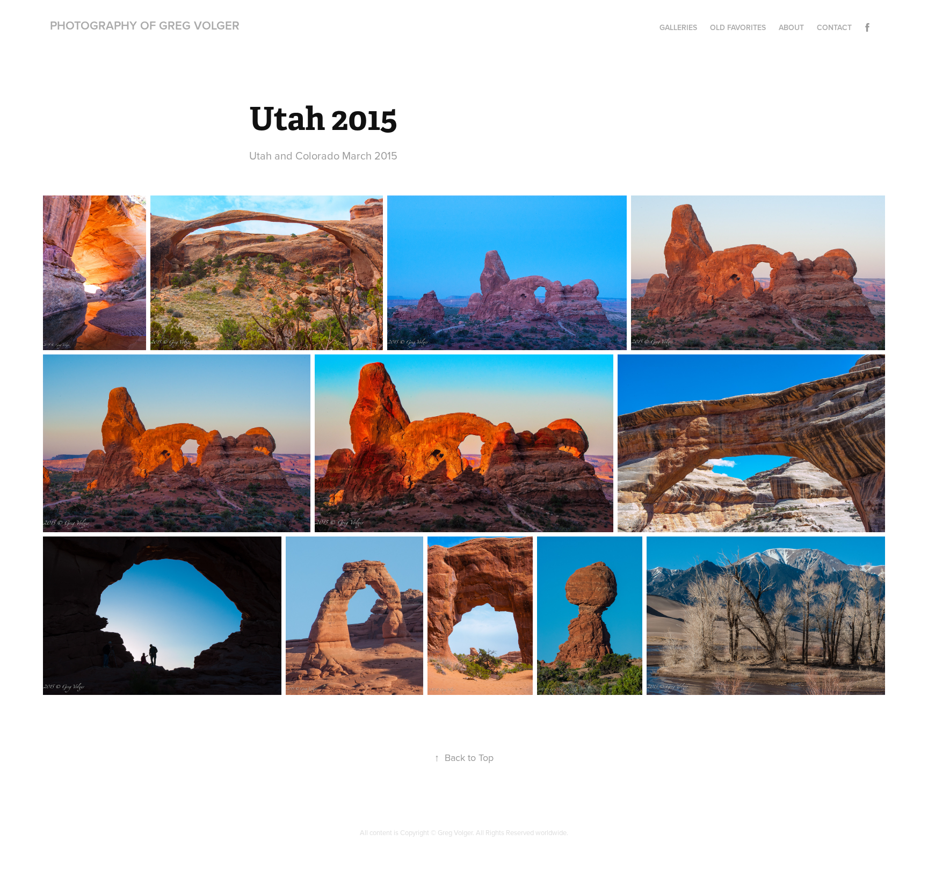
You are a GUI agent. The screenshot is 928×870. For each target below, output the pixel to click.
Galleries (678, 27)
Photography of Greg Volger (145, 25)
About (791, 27)
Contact (834, 27)
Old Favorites (738, 27)
